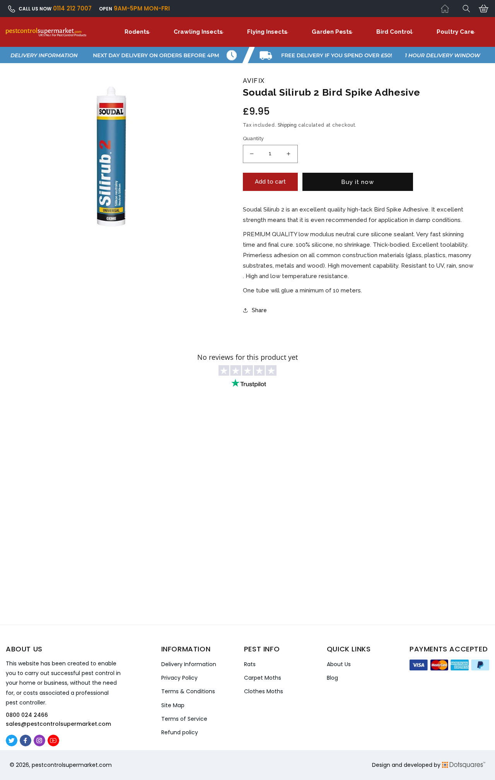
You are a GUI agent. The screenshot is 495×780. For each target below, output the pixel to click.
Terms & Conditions (188, 691)
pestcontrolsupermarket (65, 765)
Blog (332, 678)
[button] (466, 8)
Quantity (253, 138)
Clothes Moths (263, 691)
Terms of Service (184, 719)
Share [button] (259, 310)
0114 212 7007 (72, 8)
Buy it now (357, 182)
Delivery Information (188, 664)
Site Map (172, 705)
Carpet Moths (262, 678)
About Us (339, 664)
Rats (250, 664)
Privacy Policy (179, 678)
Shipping (287, 125)
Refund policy (179, 732)
